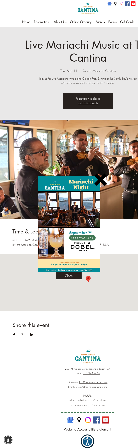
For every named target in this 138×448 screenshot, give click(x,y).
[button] (100, 179)
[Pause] (42, 223)
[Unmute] (48, 223)
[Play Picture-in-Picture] (89, 223)
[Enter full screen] (95, 223)
